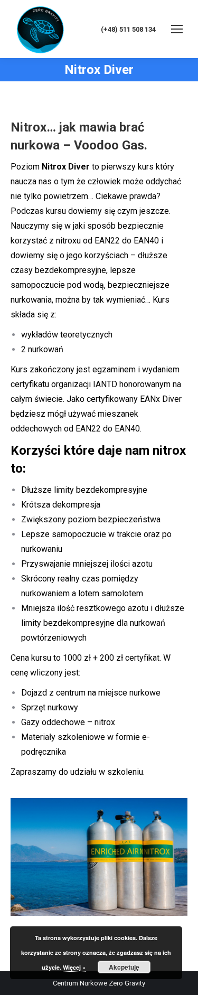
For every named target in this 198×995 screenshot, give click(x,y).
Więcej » (74, 967)
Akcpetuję (124, 967)
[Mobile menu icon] (176, 29)
